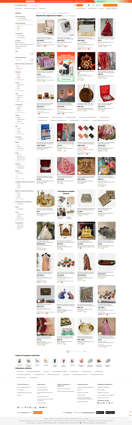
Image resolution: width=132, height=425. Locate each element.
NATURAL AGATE (101, 214)
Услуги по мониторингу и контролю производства (45, 399)
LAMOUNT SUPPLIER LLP (42, 343)
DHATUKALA (60, 247)
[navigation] (25, 182)
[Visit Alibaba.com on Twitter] (104, 403)
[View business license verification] (78, 423)
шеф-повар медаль (74, 371)
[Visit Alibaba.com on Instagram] (106, 403)
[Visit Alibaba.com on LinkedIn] (101, 403)
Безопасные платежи (42, 387)
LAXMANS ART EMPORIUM (42, 148)
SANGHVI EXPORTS (102, 276)
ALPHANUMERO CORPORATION (105, 45)
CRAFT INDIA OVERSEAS (103, 246)
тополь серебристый (34, 377)
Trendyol (80, 418)
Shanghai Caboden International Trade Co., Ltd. (46, 44)
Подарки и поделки (45, 13)
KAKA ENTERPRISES (81, 182)
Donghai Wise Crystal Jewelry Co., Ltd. (65, 280)
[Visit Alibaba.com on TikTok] (112, 403)
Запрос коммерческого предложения (65, 391)
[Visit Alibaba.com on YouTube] (109, 403)
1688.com (52, 418)
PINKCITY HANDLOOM (103, 149)
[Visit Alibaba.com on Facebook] (98, 403)
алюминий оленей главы (39, 374)
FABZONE (59, 149)
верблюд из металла (22, 377)
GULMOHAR (59, 182)
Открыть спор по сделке (82, 392)
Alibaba (37, 13)
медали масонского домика (53, 374)
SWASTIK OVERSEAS (61, 311)
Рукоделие (54, 13)
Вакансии (19, 395)
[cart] (93, 5)
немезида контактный (86, 371)
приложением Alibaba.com (88, 412)
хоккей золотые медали (71, 117)
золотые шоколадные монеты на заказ (101, 120)
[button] (75, 5)
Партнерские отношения (103, 397)
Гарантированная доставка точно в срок (45, 393)
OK (32, 53)
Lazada (66, 418)
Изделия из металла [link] (63, 13)
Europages (86, 418)
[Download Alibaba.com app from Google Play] (110, 412)
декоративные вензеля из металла (80, 374)
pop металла (46, 371)
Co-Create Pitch (20, 389)
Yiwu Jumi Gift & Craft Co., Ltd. (83, 152)
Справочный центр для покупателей (85, 387)
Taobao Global (72, 418)
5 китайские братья (99, 371)
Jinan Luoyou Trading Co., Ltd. (43, 112)
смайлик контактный (105, 117)
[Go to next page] (87, 351)
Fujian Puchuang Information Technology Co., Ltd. (46, 312)
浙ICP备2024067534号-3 (101, 422)
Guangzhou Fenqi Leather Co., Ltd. (84, 47)
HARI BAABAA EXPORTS (42, 214)
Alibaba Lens (24, 412)
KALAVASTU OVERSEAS (42, 182)
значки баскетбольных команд (97, 374)
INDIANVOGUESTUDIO (42, 280)
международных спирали (43, 117)
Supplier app (69, 412)
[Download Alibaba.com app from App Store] (100, 412)
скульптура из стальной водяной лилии (58, 120)
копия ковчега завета (42, 120)
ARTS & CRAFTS (80, 78)
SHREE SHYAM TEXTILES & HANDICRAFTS (46, 80)
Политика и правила (41, 402)
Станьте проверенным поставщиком (105, 395)
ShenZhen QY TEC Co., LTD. (63, 45)
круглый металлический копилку (24, 374)
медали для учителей (74, 120)
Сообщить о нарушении (82, 401)
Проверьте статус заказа (103, 392)
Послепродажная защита (42, 396)
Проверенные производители (64, 388)
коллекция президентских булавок (60, 371)
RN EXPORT (79, 279)
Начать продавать (101, 389)
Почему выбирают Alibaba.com (24, 387)
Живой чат (79, 389)
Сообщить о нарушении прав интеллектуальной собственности (85, 398)
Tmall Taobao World (59, 418)
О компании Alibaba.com (23, 384)
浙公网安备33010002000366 (88, 422)
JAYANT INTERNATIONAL (82, 214)
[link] (130, 412)
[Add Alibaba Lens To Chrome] (37, 412)
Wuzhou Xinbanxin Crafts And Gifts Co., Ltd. (66, 112)
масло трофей (20, 371)
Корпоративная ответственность (24, 392)
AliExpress (46, 418)
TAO (77, 418)
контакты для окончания (57, 117)
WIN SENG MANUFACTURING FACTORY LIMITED (86, 246)
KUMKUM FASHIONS (102, 185)
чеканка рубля (66, 374)
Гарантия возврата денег (42, 389)
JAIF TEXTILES (80, 310)
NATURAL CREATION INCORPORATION (85, 109)
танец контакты (86, 120)
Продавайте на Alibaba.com (103, 387)
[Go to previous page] (65, 351)
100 (84, 351)
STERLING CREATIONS (42, 248)
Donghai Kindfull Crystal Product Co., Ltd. (106, 313)
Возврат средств (81, 395)
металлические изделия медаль (33, 371)
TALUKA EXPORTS (102, 109)
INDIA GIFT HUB (101, 77)
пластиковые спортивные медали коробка (88, 117)
